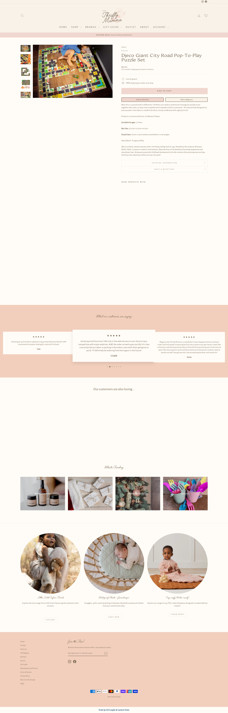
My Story (23, 657)
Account (160, 27)
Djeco (124, 51)
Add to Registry (186, 100)
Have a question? (164, 169)
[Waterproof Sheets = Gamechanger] (114, 563)
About (144, 27)
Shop (75, 27)
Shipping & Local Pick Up (28, 668)
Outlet (131, 27)
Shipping (134, 69)
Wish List (23, 649)
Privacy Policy (25, 676)
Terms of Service (26, 672)
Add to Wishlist (142, 100)
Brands (91, 27)
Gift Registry (24, 653)
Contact (23, 645)
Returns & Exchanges (27, 680)
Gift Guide (111, 27)
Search (22, 661)
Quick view (42, 439)
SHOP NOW (114, 617)
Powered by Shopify (114, 697)
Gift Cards (23, 664)
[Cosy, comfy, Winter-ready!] (177, 563)
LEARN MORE (177, 614)
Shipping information (164, 163)
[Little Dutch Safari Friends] (50, 563)
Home (63, 27)
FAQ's (22, 684)
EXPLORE (50, 620)
